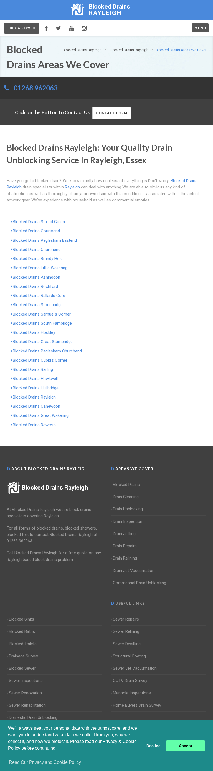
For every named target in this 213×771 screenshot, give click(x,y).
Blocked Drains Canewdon (36, 406)
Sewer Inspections (26, 680)
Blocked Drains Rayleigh (34, 397)
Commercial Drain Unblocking (139, 582)
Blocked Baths (22, 631)
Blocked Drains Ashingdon (36, 277)
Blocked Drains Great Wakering (41, 415)
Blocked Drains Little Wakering (40, 267)
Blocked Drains (126, 484)
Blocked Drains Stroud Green (39, 221)
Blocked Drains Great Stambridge (43, 341)
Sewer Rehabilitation (27, 705)
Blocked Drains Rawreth (34, 424)
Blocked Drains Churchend (36, 249)
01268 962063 (36, 88)
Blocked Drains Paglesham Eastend (45, 240)
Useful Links (129, 603)
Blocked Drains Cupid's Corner (40, 360)
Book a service (21, 28)
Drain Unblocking (128, 509)
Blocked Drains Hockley (34, 332)
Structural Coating (129, 656)
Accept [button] (185, 746)
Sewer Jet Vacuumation (135, 668)
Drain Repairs (125, 545)
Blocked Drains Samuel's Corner (42, 314)
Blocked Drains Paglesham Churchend (47, 351)
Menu (200, 28)
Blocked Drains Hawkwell (35, 378)
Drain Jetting (124, 533)
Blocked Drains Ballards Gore (39, 295)
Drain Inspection (127, 521)
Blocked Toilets (23, 643)
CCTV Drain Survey (130, 680)
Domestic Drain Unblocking (33, 717)
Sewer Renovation (25, 693)
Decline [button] (153, 746)
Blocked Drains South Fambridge (42, 323)
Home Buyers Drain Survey (137, 705)
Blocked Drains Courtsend (36, 230)
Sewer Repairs (126, 619)
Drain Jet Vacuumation (133, 570)
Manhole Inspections (132, 693)
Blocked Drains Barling (33, 369)
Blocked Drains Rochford (35, 286)
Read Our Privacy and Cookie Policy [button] (45, 762)
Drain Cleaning (126, 496)
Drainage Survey (23, 656)
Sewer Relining (126, 631)
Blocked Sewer (22, 668)
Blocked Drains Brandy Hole (38, 258)
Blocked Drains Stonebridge (38, 304)
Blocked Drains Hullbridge (36, 388)
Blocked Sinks (21, 619)
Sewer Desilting (127, 643)
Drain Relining (125, 558)
